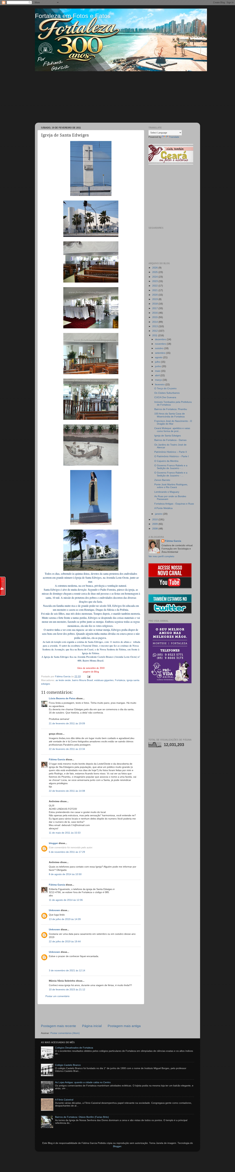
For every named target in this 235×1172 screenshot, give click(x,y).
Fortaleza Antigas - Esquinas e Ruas (174, 503)
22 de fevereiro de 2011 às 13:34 (67, 749)
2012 (155, 331)
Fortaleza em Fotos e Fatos (73, 15)
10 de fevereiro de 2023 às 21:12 (67, 989)
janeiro (159, 514)
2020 (155, 295)
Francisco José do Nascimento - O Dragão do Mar (173, 422)
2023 (155, 281)
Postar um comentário (57, 996)
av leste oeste (63, 680)
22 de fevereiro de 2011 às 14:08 (67, 791)
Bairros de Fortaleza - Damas (170, 440)
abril (157, 375)
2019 (155, 299)
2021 (155, 290)
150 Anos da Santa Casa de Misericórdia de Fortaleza (169, 415)
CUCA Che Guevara (165, 397)
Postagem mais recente (58, 1026)
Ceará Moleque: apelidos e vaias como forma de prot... (172, 429)
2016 (155, 313)
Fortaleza (120, 680)
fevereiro (160, 384)
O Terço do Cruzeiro (165, 388)
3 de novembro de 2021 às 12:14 (67, 970)
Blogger (117, 1146)
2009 (155, 524)
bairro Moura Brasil (82, 680)
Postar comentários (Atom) (65, 1033)
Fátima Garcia (57, 759)
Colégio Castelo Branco (68, 1065)
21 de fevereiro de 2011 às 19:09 (67, 723)
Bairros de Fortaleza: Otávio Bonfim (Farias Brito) (82, 1117)
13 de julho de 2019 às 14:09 (65, 919)
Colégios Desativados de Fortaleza (74, 1047)
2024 (155, 277)
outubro (159, 348)
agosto (159, 357)
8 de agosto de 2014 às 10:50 (65, 874)
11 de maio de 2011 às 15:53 (65, 832)
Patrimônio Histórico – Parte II (170, 452)
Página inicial (92, 1026)
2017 (155, 308)
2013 (155, 326)
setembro (160, 353)
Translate (174, 137)
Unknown (54, 910)
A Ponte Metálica (163, 508)
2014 (155, 322)
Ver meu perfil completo (161, 556)
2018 (155, 303)
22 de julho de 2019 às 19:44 (65, 941)
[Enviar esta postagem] (88, 676)
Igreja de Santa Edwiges (167, 435)
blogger (53, 843)
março (159, 380)
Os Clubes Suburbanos (167, 393)
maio (158, 371)
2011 (155, 335)
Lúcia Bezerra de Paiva (62, 698)
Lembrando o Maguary (166, 492)
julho (158, 362)
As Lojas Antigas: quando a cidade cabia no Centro (83, 1082)
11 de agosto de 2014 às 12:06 (66, 900)
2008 (155, 528)
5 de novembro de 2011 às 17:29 (67, 852)
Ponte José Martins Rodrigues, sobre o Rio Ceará (171, 486)
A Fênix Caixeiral (64, 1099)
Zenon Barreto (162, 480)
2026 (155, 267)
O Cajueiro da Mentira (166, 461)
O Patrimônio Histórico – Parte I (171, 456)
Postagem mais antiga (124, 1026)
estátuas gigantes (104, 680)
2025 (155, 272)
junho (158, 366)
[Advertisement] (117, 97)
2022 (155, 285)
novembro (161, 344)
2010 (155, 519)
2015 (155, 317)
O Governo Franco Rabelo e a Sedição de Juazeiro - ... (170, 467)
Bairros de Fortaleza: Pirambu (170, 409)
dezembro (161, 339)
